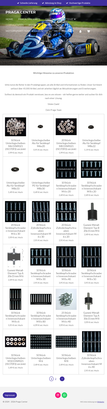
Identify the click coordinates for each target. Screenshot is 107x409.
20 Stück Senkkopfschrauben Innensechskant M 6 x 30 (15, 229)
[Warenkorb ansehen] (88, 31)
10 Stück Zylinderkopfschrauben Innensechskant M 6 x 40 (91, 361)
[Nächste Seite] (62, 379)
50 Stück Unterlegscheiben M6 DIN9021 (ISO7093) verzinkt (15, 145)
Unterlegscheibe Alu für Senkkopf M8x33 (15, 185)
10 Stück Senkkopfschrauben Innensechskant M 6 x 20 (66, 187)
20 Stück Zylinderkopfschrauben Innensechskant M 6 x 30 (41, 230)
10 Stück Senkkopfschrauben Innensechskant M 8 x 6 (15, 317)
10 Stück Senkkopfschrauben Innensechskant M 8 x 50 (91, 275)
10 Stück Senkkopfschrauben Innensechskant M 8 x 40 (66, 275)
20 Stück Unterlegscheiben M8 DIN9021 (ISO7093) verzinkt (66, 145)
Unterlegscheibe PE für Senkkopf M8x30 (41, 185)
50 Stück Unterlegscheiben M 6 (41, 358)
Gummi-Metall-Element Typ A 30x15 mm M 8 (91, 315)
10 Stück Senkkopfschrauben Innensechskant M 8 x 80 (41, 317)
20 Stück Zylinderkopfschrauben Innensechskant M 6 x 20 (66, 230)
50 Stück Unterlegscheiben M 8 (66, 358)
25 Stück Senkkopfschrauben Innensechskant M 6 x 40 (66, 317)
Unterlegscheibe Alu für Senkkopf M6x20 (41, 143)
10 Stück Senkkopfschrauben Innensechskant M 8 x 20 (91, 187)
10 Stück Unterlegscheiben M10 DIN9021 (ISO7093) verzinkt (15, 359)
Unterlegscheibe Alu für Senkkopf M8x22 (91, 143)
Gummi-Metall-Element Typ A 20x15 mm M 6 (15, 273)
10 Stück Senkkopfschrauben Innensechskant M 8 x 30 (41, 275)
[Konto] (80, 31)
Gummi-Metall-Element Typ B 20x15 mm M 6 (91, 227)
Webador (100, 402)
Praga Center (21, 12)
